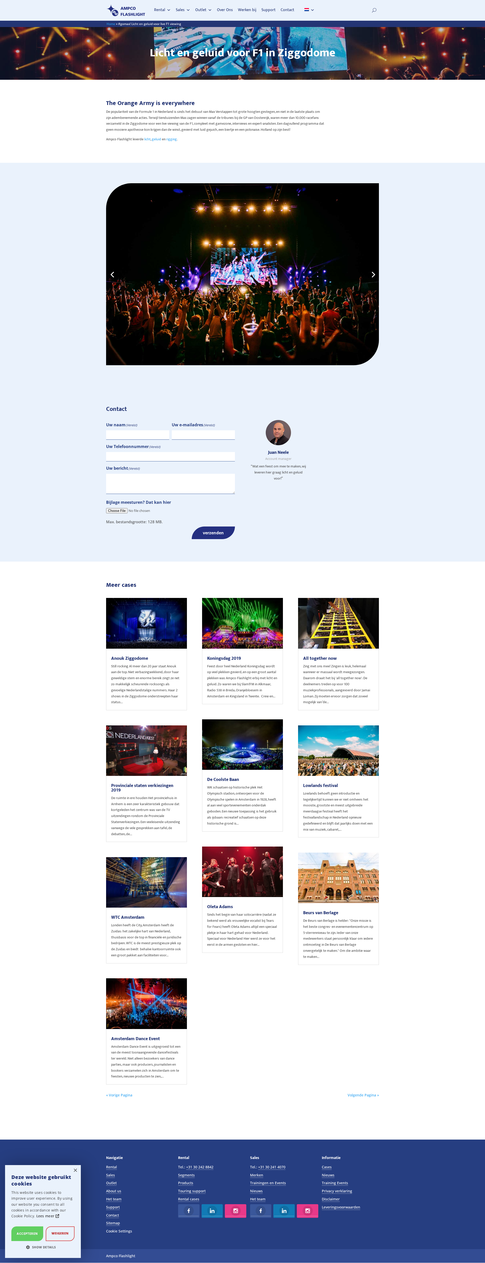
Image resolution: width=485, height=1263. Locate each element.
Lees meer (46, 1216)
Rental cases (188, 1199)
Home (111, 24)
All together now (320, 658)
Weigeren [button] (60, 1233)
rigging (171, 139)
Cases (327, 1167)
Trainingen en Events (268, 1182)
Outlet (200, 10)
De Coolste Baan (223, 779)
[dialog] (43, 1211)
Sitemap (113, 1223)
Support (268, 10)
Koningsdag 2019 (224, 658)
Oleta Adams (220, 907)
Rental (159, 10)
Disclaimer (331, 1199)
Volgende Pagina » (363, 1095)
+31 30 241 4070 (271, 1167)
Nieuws (256, 1191)
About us (113, 1191)
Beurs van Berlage (320, 913)
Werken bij (247, 10)
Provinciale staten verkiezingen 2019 (142, 788)
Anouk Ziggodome (129, 658)
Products (185, 1182)
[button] (43, 1247)
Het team (114, 1199)
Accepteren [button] (27, 1233)
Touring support (192, 1191)
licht (147, 139)
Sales (180, 10)
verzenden (213, 533)
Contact (287, 10)
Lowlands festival (320, 786)
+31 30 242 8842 (199, 1167)
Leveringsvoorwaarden (341, 1207)
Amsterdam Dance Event (135, 1039)
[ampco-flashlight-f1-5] (242, 363)
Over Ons (225, 10)
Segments (186, 1175)
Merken (256, 1175)
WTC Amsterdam (127, 917)
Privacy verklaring (337, 1191)
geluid (156, 139)
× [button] (75, 1170)
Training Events (335, 1182)
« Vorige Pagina (119, 1095)
